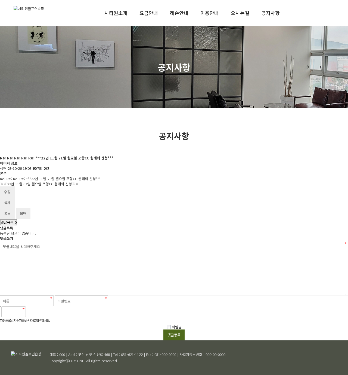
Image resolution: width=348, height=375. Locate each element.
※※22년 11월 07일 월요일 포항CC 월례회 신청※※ (39, 183)
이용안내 (209, 12)
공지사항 (270, 12)
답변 (23, 213)
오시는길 (240, 12)
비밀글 (176, 326)
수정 (7, 191)
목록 (7, 213)
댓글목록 (9, 222)
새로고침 (44, 311)
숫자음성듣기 (32, 311)
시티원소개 (116, 12)
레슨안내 (179, 12)
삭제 (7, 202)
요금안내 (148, 12)
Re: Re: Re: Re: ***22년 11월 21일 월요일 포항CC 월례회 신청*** (50, 178)
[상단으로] (336, 363)
